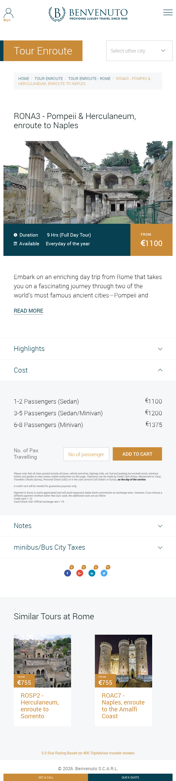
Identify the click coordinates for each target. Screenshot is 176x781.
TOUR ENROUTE (49, 78)
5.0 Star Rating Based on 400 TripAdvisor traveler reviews (88, 753)
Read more (28, 310)
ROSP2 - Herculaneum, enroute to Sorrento (40, 705)
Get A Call (45, 777)
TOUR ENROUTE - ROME (89, 78)
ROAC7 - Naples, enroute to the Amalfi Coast (123, 705)
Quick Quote (130, 777)
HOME (23, 78)
